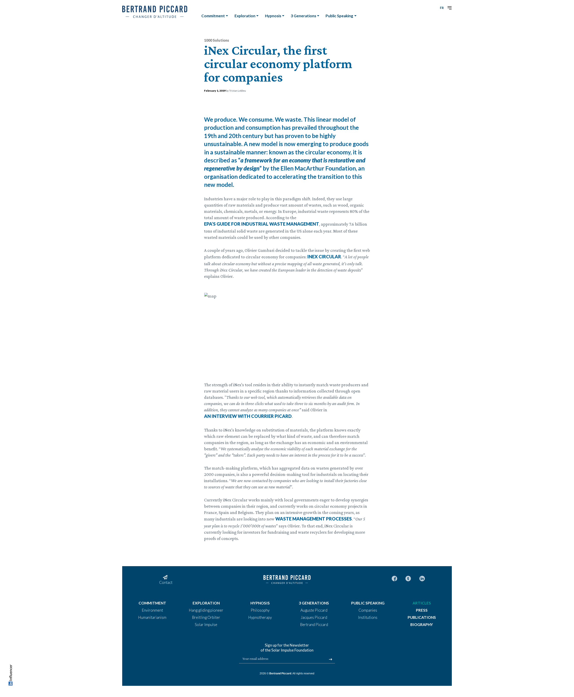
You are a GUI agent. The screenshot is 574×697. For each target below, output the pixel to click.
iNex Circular (324, 256)
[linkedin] (422, 578)
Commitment (213, 15)
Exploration (245, 15)
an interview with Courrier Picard (248, 416)
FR (442, 8)
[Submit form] (330, 659)
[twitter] (408, 578)
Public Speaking (339, 15)
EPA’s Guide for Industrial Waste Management (261, 224)
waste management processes (313, 518)
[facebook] (394, 578)
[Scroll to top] (10, 676)
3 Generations (303, 15)
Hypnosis (273, 15)
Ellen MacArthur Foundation (318, 168)
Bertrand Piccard (280, 673)
